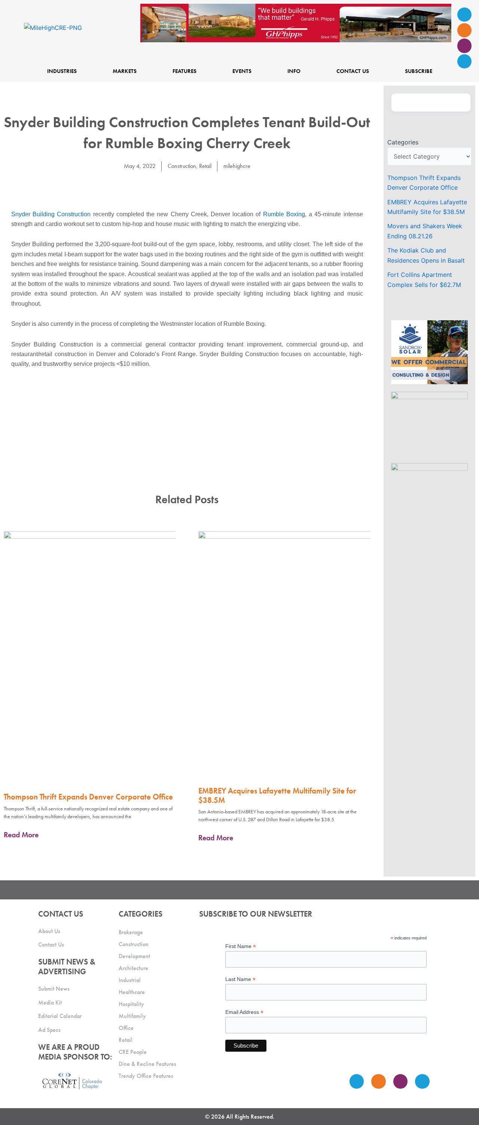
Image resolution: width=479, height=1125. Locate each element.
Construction (182, 166)
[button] (170, 187)
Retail (205, 166)
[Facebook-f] (464, 30)
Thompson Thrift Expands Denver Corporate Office (88, 797)
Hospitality (131, 1004)
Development (134, 956)
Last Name (240, 979)
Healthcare (132, 992)
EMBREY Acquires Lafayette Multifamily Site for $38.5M (277, 795)
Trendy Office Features (146, 1076)
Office (126, 1028)
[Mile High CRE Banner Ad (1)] (295, 22)
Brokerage (131, 932)
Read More (21, 835)
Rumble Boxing (284, 214)
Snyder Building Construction (51, 214)
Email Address (244, 1012)
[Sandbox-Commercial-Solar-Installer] (429, 351)
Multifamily (132, 1016)
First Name (240, 946)
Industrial (130, 980)
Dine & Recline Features (147, 1064)
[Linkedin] (464, 61)
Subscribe (418, 70)
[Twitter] (464, 46)
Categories (402, 142)
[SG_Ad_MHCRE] (429, 423)
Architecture (133, 968)
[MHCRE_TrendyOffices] (429, 494)
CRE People (133, 1052)
